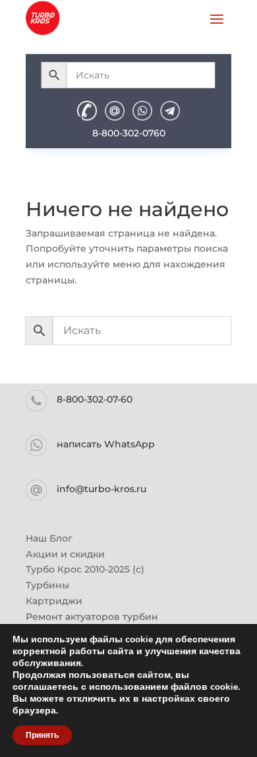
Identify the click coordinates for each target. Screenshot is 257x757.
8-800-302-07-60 (94, 399)
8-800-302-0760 (128, 133)
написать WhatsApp (106, 444)
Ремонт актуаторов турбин (92, 617)
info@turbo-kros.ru (101, 489)
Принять (42, 735)
